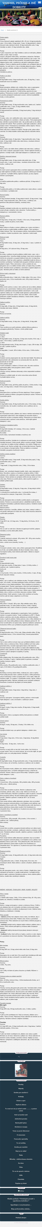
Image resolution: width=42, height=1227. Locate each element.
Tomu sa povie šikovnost (21, 1131)
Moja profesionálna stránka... (21, 1209)
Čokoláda (21, 1179)
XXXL (21, 1175)
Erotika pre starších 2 (21, 1092)
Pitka (21, 1167)
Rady (21, 1155)
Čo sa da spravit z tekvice (20, 1171)
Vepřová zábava (21, 1104)
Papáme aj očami (21, 1183)
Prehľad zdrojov (21, 1217)
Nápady (21, 1088)
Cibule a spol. (21, 1100)
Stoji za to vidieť (21, 1151)
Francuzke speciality (21, 1139)
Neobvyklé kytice (21, 1123)
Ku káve (21, 1163)
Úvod (2, 30)
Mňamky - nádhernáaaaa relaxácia (21, 1159)
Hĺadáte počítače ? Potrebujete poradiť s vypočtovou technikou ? (21, 1200)
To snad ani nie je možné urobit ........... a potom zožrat (21, 1110)
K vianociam (21, 1135)
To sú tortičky (21, 1143)
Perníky (20, 1084)
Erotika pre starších (20, 1147)
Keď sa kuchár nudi (21, 1115)
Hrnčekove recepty (21, 1127)
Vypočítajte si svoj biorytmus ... (21, 1205)
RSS (26, 1222)
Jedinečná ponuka (21, 1119)
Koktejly (21, 1096)
